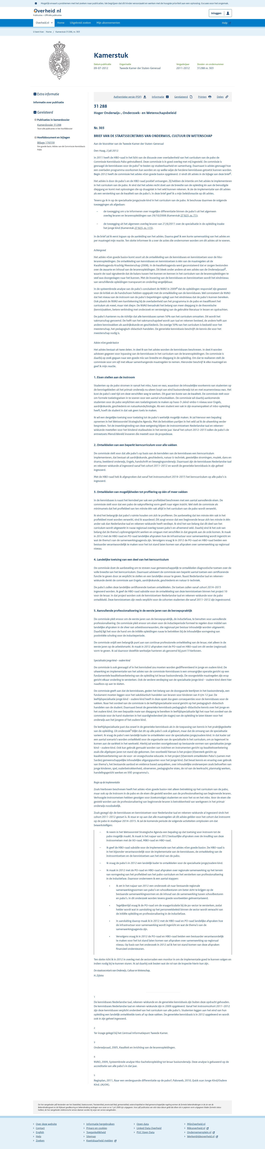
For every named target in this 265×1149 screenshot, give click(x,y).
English (40, 1132)
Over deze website (46, 1124)
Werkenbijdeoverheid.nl (201, 1136)
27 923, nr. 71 (188, 215)
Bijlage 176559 (46, 142)
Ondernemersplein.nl (199, 1132)
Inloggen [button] (216, 13)
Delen (220, 96)
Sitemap (91, 1136)
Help (38, 1136)
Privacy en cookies (96, 1128)
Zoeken (40, 1140)
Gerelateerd (181, 96)
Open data (143, 1124)
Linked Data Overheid (149, 1128)
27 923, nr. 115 (143, 228)
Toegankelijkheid (96, 1132)
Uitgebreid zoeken (80, 22)
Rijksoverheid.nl (196, 1128)
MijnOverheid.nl (196, 1124)
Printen (202, 96)
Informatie (158, 96)
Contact (40, 1128)
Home (60, 22)
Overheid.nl (42, 24)
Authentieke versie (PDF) (128, 97)
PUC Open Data (145, 1132)
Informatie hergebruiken (100, 1124)
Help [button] (224, 23)
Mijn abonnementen (108, 22)
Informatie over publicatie (48, 102)
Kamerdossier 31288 (49, 125)
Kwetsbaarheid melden (99, 1140)
